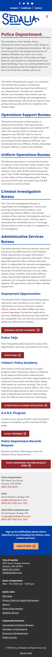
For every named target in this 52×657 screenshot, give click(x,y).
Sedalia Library (10, 612)
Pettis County (9, 637)
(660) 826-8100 (9, 486)
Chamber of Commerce (14, 629)
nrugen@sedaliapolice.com (16, 516)
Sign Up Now (24, 546)
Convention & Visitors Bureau (17, 625)
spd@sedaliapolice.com (14, 500)
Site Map (7, 596)
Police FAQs (28, 309)
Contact (14, 8)
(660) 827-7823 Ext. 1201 (14, 503)
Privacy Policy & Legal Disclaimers (20, 600)
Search (6, 604)
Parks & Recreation (12, 608)
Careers (38, 8)
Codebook (26, 8)
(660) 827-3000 (11, 569)
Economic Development (15, 633)
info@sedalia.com (12, 572)
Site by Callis (26, 653)
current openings (10, 312)
